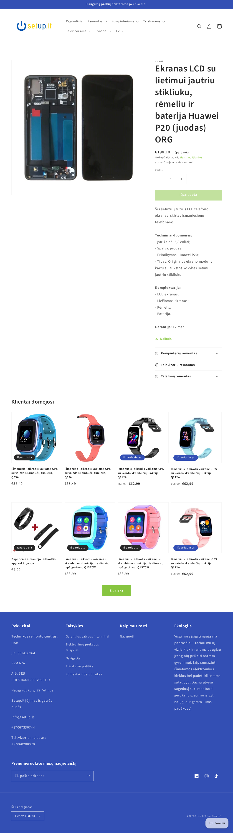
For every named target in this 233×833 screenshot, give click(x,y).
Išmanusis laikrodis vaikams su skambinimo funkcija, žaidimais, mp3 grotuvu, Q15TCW (87, 563)
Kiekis (158, 170)
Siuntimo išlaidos (191, 158)
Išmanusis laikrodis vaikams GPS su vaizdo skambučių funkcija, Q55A (34, 473)
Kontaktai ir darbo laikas (84, 674)
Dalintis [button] (166, 339)
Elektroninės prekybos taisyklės (82, 647)
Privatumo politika (80, 666)
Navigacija (73, 658)
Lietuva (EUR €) (25, 816)
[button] (199, 26)
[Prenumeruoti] (88, 776)
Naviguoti (127, 636)
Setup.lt (199, 816)
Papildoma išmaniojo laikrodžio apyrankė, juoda (33, 561)
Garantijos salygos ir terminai (87, 636)
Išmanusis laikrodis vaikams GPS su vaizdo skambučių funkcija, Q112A (141, 473)
